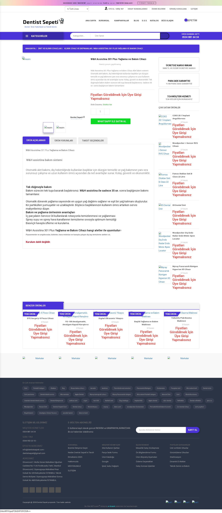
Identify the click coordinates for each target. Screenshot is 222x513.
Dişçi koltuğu (123, 400)
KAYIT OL (192, 430)
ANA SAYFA (90, 20)
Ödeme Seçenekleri (144, 461)
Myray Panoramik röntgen (122, 394)
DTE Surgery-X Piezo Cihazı (40, 318)
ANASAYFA (30, 48)
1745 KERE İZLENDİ (41, 312)
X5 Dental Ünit (179, 205)
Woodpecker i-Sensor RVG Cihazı (185, 144)
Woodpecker (28, 407)
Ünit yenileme (29, 394)
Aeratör (93, 388)
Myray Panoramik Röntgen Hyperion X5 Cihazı (185, 268)
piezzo (209, 400)
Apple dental (153, 400)
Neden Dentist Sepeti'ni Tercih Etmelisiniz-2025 (81, 454)
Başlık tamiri (28, 413)
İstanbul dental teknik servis (34, 400)
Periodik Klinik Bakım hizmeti (160, 407)
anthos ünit (73, 400)
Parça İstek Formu (110, 452)
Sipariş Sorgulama (178, 9)
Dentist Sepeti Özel (60, 407)
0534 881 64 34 (190, 37)
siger (85, 400)
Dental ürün (207, 388)
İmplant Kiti (138, 400)
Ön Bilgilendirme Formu (146, 452)
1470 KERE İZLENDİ (147, 316)
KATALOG (154, 20)
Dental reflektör (195, 400)
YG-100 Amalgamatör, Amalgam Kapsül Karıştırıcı (76, 323)
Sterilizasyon (175, 457)
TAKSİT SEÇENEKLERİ (93, 140)
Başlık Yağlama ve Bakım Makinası (146, 323)
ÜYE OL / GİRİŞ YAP (116, 9)
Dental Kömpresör (56, 400)
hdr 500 (96, 400)
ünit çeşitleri (199, 407)
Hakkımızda (73, 461)
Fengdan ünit (175, 388)
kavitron (105, 388)
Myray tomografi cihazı (98, 394)
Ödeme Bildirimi (158, 9)
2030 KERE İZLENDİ (182, 312)
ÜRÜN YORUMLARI (64, 140)
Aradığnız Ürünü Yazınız (48, 413)
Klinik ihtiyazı (92, 407)
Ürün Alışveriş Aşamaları (146, 457)
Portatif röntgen (38, 388)
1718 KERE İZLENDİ (76, 316)
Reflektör (180, 400)
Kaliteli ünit (109, 400)
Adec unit (117, 407)
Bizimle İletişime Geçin (78, 448)
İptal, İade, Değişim (110, 466)
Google (105, 461)
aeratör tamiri (68, 413)
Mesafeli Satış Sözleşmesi (147, 448)
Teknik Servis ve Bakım (180, 466)
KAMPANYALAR (121, 20)
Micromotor (64, 394)
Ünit (25, 388)
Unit (178, 394)
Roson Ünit (43, 407)
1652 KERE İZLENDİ (112, 312)
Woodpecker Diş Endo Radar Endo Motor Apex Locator (183, 236)
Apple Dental (79, 394)
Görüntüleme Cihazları (179, 452)
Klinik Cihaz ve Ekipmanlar (78, 48)
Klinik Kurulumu (191, 394)
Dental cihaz (77, 407)
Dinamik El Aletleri (177, 461)
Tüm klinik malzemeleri (122, 388)
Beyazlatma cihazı (77, 388)
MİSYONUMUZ (74, 466)
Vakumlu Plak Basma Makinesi (181, 319)
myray (106, 407)
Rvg (63, 388)
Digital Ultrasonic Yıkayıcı (111, 318)
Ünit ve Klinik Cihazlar (50, 48)
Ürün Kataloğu (108, 457)
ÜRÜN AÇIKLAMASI (35, 140)
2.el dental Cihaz (183, 407)
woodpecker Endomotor (135, 407)
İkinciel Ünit (166, 394)
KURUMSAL (104, 20)
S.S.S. (144, 20)
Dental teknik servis (47, 394)
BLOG (136, 20)
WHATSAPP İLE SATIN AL (111, 121)
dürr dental (167, 400)
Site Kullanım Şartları (111, 448)
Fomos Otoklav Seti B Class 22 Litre (182, 175)
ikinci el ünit (83, 413)
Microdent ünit (192, 388)
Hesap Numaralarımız (138, 9)
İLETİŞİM (194, 9)
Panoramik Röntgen (144, 388)
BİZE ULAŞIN (167, 20)
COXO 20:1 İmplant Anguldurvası (181, 117)
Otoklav (53, 388)
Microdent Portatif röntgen (146, 394)
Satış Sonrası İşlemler (145, 466)
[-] (183, 20)
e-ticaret (112, 506)
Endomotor (161, 388)
